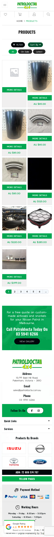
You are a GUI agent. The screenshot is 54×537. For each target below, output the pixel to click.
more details (14, 90)
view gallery (27, 341)
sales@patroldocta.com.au (27, 390)
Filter (19, 44)
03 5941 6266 (27, 334)
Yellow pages (27, 479)
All (13, 51)
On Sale (25, 51)
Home (20, 21)
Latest (39, 51)
